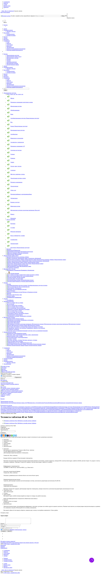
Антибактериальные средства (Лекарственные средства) (71, 406)
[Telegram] (16, 435)
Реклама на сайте (8, 567)
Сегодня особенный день (7, 382)
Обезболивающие (49, 406)
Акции (5, 28)
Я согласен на (14, 529)
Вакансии (9, 46)
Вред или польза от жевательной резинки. (11, 392)
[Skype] (14, 435)
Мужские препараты (66, 410)
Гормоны (73, 408)
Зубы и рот (47, 409)
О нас (8, 42)
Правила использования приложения (16, 48)
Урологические (41, 409)
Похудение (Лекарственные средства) (28, 412)
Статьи (5, 563)
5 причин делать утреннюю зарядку (10, 389)
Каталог (6, 25)
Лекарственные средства (13, 55)
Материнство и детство (12, 58)
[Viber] (10, 435)
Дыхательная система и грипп (17, 409)
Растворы (54, 410)
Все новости (4, 380)
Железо (10, 406)
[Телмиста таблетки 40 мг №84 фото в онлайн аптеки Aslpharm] (20, 420)
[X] (8, 435)
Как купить (6, 32)
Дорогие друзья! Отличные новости (10, 384)
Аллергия (92, 408)
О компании (7, 40)
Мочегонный (74, 412)
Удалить (9, 60)
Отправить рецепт (8, 30)
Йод (87, 406)
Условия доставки (11, 35)
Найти (5, 90)
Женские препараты (66, 412)
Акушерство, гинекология (45, 408)
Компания (3, 545)
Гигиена (9, 59)
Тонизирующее (15, 412)
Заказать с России (11, 31)
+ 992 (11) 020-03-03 (9, 11)
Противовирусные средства (12, 408)
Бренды (5, 36)
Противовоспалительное (54, 412)
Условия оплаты (11, 34)
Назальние (40, 410)
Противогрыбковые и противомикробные (60, 409)
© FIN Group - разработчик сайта (11, 544)
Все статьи (3, 386)
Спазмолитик (7, 412)
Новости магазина (7, 376)
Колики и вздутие (82, 409)
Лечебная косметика (12, 62)
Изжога (36, 410)
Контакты (6, 39)
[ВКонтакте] (1, 435)
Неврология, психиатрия (32, 408)
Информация (4, 548)
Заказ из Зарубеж (47, 410)
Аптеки (5, 38)
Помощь (3, 546)
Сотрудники (10, 44)
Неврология (45, 412)
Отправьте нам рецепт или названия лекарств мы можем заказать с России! (20, 542)
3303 (2, 11)
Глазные (69, 408)
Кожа (55, 406)
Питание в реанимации (31, 409)
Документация (10, 47)
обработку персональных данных (18, 529)
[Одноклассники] (3, 435)
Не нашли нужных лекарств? (8, 541)
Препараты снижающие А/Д (59, 408)
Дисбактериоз (74, 409)
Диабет (77, 408)
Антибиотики (22, 408)
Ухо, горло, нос (4, 406)
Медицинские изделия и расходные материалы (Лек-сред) (19, 410)
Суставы (59, 410)
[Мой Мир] (6, 435)
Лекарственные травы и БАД (14, 56)
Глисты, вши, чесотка (84, 408)
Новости (9, 43)
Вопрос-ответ (7, 564)
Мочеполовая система (39, 406)
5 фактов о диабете (5, 394)
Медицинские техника (12, 63)
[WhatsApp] (12, 435)
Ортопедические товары (13, 64)
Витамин (40, 412)
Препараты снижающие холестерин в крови (23, 406)
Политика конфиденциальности (15, 50)
